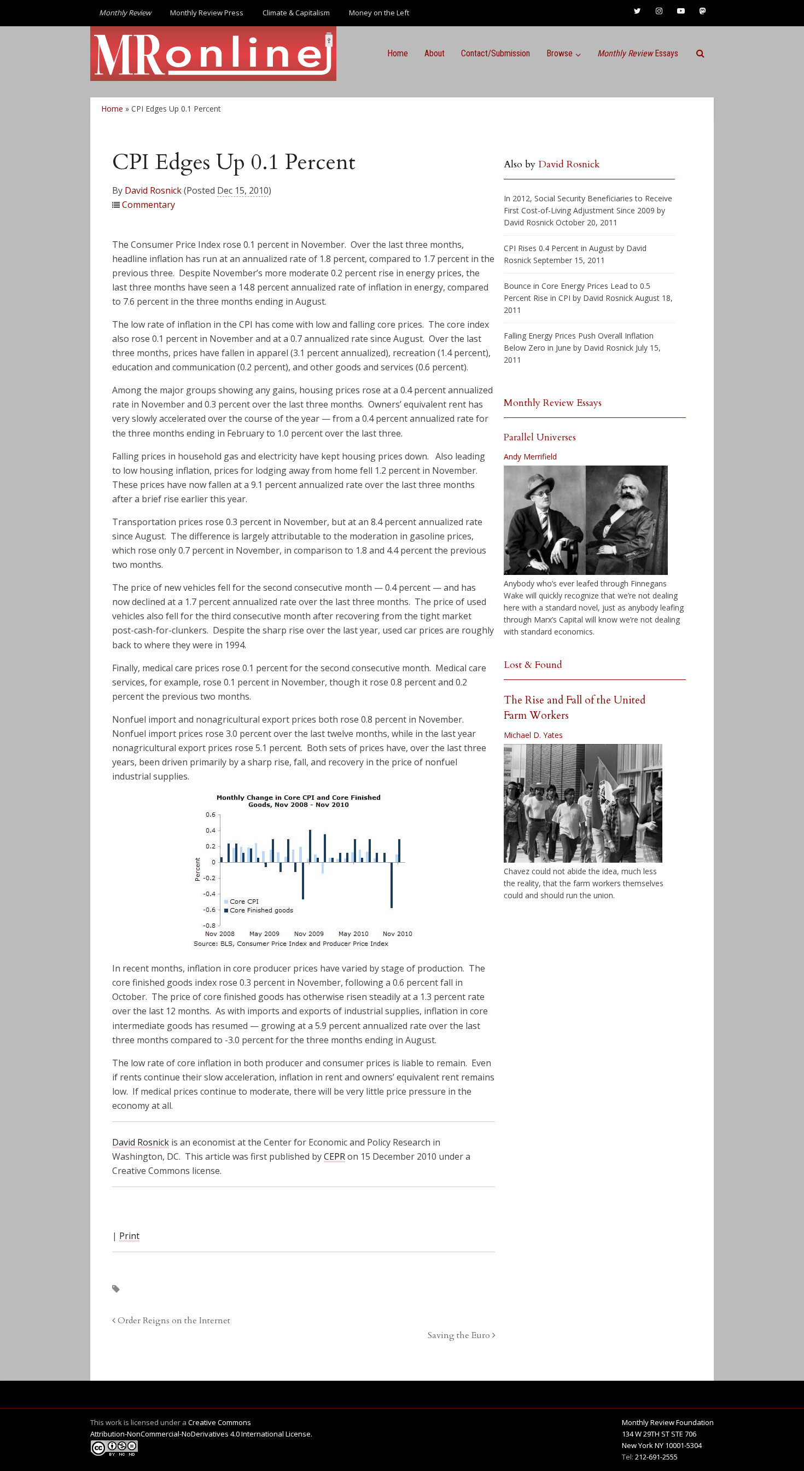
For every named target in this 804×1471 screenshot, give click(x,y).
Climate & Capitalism (296, 13)
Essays (637, 53)
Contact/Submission (495, 53)
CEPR (334, 1156)
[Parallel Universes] (586, 520)
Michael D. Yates (533, 735)
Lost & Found (533, 665)
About (434, 53)
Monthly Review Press (206, 13)
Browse (559, 53)
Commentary (148, 205)
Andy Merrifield (530, 456)
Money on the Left (379, 13)
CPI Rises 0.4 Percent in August (559, 248)
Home (397, 53)
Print (129, 1236)
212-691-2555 (656, 1457)
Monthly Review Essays (553, 403)
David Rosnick (153, 190)
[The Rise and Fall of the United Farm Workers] (583, 803)
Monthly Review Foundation (668, 1422)
